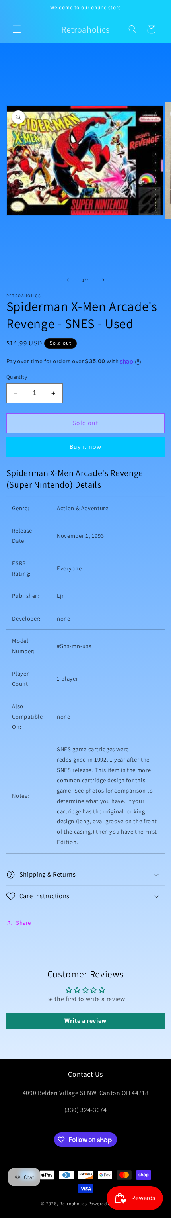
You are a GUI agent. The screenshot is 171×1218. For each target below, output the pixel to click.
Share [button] (23, 922)
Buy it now (85, 447)
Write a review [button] (85, 1020)
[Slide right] (103, 280)
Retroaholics (73, 1203)
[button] (17, 29)
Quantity (16, 376)
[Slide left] (67, 280)
